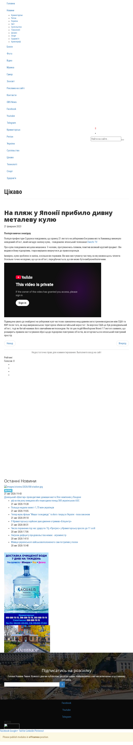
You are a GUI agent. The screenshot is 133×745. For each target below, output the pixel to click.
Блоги (10, 46)
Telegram (11, 122)
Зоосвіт (11, 81)
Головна (11, 3)
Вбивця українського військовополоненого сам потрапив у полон (44, 542)
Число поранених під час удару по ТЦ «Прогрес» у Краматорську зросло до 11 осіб (53, 528)
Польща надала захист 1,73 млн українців (32, 507)
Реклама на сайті (16, 88)
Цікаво (14, 33)
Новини (10, 10)
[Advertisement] (66, 402)
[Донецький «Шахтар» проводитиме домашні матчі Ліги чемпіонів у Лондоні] (23, 486)
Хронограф (16, 41)
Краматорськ (17, 15)
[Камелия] (27, 638)
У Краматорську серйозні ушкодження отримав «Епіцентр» (41, 521)
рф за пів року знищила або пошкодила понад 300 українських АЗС (45, 500)
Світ (13, 24)
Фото (9, 53)
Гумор (10, 74)
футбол (8, 490)
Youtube (11, 116)
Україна (14, 21)
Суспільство (16, 27)
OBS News (12, 102)
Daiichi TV (92, 242)
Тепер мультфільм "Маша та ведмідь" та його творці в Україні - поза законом (50, 514)
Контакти (11, 95)
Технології (15, 30)
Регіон (13, 18)
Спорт (13, 36)
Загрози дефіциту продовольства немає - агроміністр (38, 535)
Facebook (11, 109)
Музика (10, 67)
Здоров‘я (15, 39)
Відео (9, 60)
